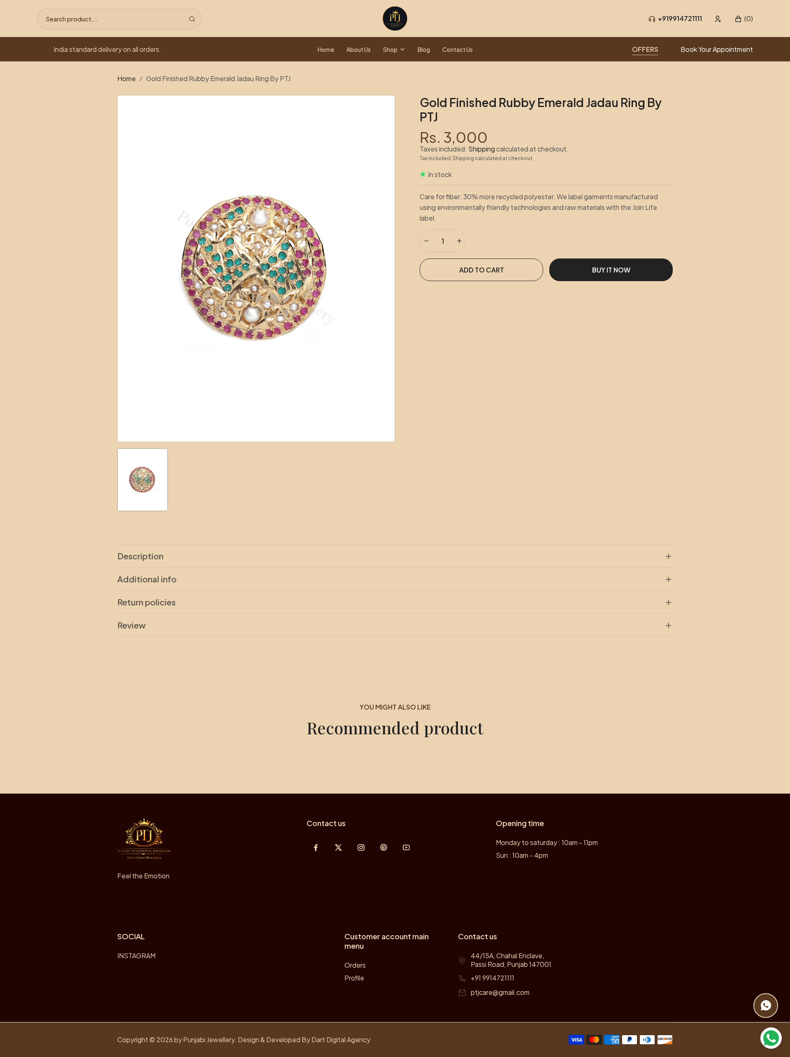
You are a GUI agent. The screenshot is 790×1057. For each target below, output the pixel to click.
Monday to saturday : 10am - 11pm (547, 842)
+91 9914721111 (492, 977)
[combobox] (119, 19)
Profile (354, 977)
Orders (355, 965)
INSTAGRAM (136, 955)
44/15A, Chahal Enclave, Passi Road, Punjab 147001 (511, 960)
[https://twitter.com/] (338, 847)
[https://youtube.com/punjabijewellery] (406, 847)
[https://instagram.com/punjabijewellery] (361, 847)
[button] (743, 19)
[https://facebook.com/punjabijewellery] (316, 847)
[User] (718, 19)
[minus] (426, 241)
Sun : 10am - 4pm (522, 855)
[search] (191, 18)
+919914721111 (680, 18)
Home (126, 78)
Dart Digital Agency (340, 1039)
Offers (645, 49)
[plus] (459, 241)
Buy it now (611, 269)
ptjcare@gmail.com (500, 992)
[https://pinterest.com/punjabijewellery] (383, 847)
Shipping (481, 148)
